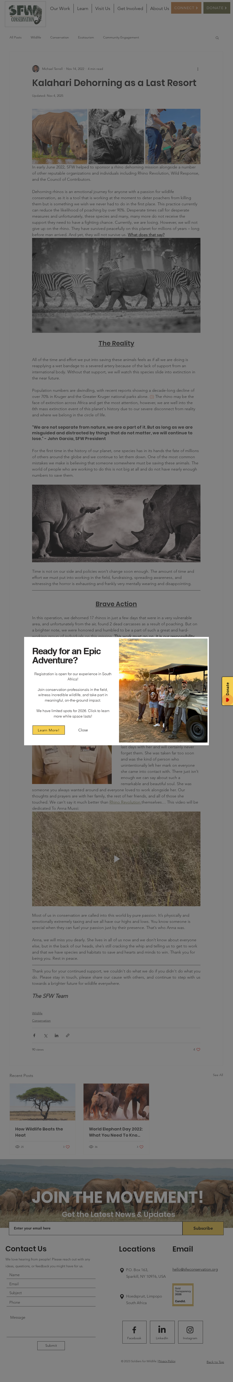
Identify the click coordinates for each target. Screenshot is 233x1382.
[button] (83, 730)
